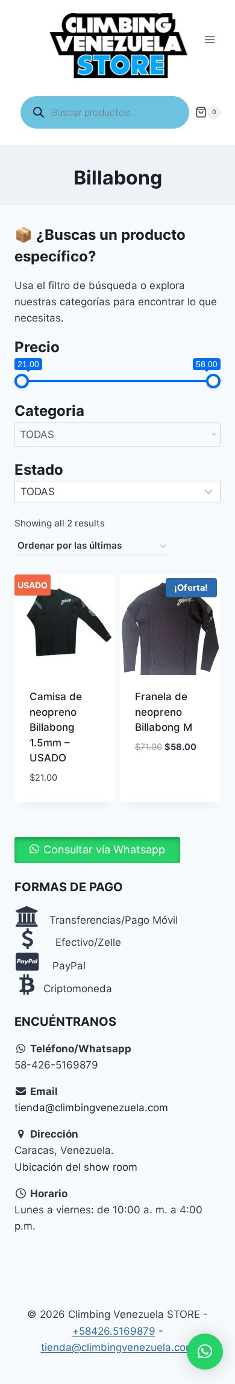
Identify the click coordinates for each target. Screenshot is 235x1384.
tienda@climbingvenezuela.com (91, 1108)
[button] (97, 850)
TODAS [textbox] (37, 434)
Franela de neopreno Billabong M (163, 711)
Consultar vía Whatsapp (104, 849)
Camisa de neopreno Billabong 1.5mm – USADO (56, 727)
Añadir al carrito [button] (159, 774)
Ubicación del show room (75, 1167)
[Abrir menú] (209, 40)
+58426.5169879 (113, 1331)
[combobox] (117, 434)
